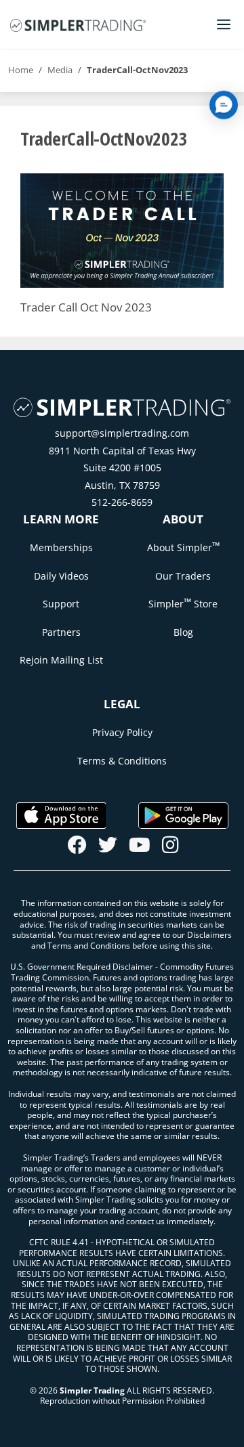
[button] (223, 105)
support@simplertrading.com (122, 433)
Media (60, 70)
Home (20, 70)
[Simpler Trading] (78, 24)
